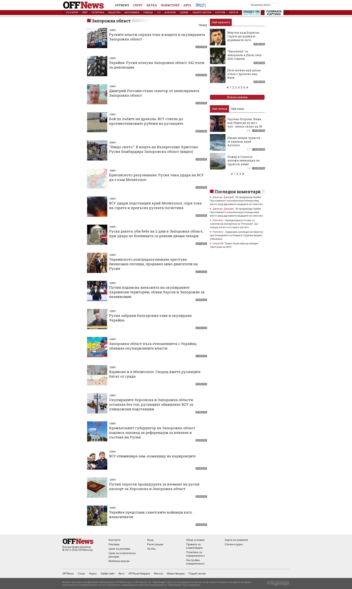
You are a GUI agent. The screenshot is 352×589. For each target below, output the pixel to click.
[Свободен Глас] (251, 13)
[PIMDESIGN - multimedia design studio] (277, 584)
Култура (220, 12)
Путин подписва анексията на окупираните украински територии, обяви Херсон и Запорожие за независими (157, 292)
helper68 (218, 243)
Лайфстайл (170, 5)
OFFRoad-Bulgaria (139, 573)
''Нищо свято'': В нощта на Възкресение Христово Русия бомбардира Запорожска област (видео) (153, 149)
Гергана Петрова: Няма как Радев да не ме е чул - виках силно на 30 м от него (244, 124)
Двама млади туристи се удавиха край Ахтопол (243, 141)
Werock (158, 573)
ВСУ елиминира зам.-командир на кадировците (152, 456)
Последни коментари (237, 191)
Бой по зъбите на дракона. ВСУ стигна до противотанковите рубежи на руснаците (146, 121)
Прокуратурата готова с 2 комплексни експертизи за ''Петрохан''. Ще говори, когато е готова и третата (234, 224)
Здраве (184, 12)
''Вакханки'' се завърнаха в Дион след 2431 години (244, 54)
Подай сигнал (197, 573)
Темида (148, 12)
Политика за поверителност (195, 554)
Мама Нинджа (176, 573)
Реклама (114, 544)
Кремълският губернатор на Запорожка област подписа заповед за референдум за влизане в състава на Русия (152, 432)
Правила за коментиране (194, 546)
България (72, 12)
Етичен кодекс (234, 544)
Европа (233, 12)
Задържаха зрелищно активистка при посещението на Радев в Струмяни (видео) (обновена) (236, 235)
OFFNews (68, 573)
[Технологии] (200, 6)
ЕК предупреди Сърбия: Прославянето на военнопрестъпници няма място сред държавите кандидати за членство (236, 201)
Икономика (131, 12)
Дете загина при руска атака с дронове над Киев (244, 73)
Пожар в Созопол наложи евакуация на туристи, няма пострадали (243, 162)
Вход (150, 540)
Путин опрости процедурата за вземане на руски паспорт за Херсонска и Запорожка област (154, 486)
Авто (187, 5)
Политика (97, 12)
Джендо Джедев (223, 197)
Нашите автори (201, 12)
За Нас (151, 548)
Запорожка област (111, 21)
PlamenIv (218, 220)
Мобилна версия (119, 561)
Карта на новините (236, 540)
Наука (151, 5)
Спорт (138, 5)
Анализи (170, 12)
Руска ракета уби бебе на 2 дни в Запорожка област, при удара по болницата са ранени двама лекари (156, 233)
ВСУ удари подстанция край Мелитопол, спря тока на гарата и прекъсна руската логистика (155, 205)
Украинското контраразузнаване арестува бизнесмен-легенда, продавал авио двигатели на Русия (153, 264)
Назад (203, 25)
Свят (85, 12)
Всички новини (237, 97)
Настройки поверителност (195, 562)
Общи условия (195, 540)
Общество (114, 12)
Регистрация (155, 544)
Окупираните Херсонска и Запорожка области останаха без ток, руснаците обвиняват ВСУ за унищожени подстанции (151, 404)
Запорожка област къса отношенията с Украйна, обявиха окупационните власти (153, 345)
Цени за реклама (119, 548)
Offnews (122, 5)
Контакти (114, 540)
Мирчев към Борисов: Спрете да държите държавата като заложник (243, 38)
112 (159, 12)
